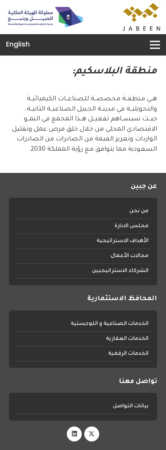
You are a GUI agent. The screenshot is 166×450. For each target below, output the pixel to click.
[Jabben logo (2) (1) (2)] (141, 17)
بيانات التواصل (131, 406)
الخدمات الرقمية (128, 354)
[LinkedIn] (74, 434)
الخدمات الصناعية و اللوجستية (110, 324)
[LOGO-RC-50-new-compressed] (45, 17)
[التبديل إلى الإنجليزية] (18, 46)
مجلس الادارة (131, 226)
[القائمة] (153, 45)
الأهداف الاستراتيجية (123, 241)
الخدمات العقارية (127, 339)
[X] (91, 434)
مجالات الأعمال (130, 256)
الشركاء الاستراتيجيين (120, 271)
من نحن (139, 211)
